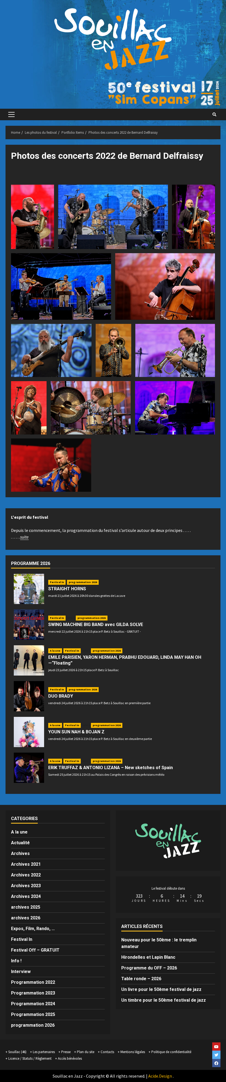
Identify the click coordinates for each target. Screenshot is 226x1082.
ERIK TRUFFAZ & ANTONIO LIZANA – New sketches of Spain (110, 767)
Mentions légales (132, 1052)
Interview (21, 971)
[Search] (214, 114)
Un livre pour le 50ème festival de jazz (161, 989)
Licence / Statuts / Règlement (30, 1058)
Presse (66, 1052)
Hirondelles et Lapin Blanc (148, 957)
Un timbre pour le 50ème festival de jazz (163, 1000)
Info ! (70, 618)
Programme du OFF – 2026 (149, 968)
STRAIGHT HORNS (67, 588)
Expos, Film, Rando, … (33, 928)
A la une (55, 650)
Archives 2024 (26, 896)
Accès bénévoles (70, 1058)
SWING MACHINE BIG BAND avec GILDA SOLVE (95, 624)
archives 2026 (25, 917)
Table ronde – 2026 (141, 978)
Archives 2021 (26, 864)
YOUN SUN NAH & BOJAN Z (76, 731)
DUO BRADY (60, 696)
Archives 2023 (26, 885)
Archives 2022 (26, 875)
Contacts (107, 1052)
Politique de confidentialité (171, 1052)
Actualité (20, 842)
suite (24, 537)
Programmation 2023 (33, 993)
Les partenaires (44, 1052)
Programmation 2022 (33, 982)
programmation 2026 (83, 582)
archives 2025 (25, 907)
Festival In (57, 582)
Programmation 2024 (33, 1003)
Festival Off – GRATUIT (35, 950)
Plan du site (85, 1052)
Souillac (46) (17, 1052)
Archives (20, 853)
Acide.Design (160, 1076)
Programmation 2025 (33, 1014)
